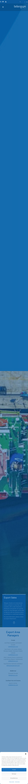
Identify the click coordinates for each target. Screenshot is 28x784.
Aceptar (14, 769)
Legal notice (17, 781)
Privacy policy (11, 781)
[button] (25, 754)
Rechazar (14, 774)
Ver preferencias (14, 778)
